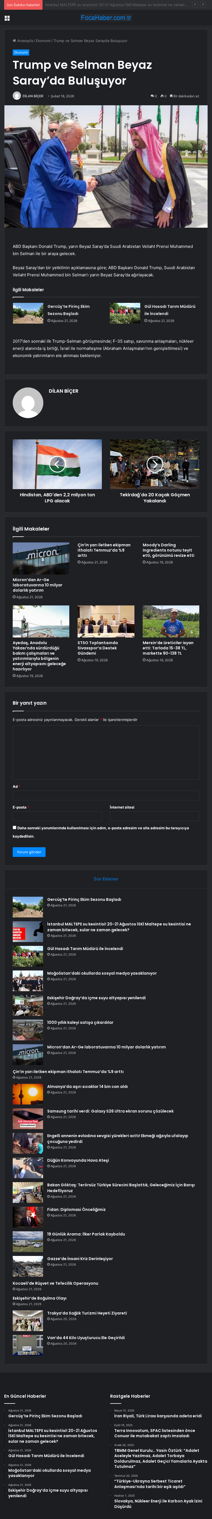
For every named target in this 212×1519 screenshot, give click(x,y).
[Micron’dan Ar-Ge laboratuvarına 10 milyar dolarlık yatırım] (41, 558)
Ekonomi (43, 40)
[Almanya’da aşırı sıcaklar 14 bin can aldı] (28, 1094)
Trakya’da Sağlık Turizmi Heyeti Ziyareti (87, 1313)
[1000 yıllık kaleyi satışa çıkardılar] (28, 1030)
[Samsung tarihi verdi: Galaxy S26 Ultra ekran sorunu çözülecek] (28, 1118)
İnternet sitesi (122, 807)
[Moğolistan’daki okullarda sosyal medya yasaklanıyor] (28, 980)
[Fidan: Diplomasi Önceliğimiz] (28, 1217)
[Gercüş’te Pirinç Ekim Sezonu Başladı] (28, 313)
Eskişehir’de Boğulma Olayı (40, 1298)
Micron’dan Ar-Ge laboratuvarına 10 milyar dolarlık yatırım (37, 585)
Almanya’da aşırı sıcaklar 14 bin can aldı (87, 1086)
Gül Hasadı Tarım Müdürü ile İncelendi (77, 4)
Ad (16, 786)
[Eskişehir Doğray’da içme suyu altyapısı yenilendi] (28, 1005)
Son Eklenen (106, 879)
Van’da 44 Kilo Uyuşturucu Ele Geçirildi (86, 1337)
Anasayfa (24, 40)
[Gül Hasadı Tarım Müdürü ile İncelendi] (125, 313)
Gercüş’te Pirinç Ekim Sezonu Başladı (84, 899)
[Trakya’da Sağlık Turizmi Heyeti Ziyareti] (28, 1320)
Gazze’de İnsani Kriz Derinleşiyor (80, 1258)
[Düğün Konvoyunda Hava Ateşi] (28, 1168)
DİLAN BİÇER (33, 96)
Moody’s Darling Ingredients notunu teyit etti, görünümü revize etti (168, 550)
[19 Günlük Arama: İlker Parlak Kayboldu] (28, 1241)
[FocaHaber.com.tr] (106, 17)
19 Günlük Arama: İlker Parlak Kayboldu (86, 1234)
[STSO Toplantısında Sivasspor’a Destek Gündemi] (106, 621)
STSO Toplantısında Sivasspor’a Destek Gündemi (98, 648)
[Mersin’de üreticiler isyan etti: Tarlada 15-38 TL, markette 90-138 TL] (171, 621)
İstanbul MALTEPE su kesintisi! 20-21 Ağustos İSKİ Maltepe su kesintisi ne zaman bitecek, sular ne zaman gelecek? (119, 927)
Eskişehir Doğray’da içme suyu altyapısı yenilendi (96, 998)
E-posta (21, 807)
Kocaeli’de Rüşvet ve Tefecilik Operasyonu (55, 1283)
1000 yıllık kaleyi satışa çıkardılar (80, 1022)
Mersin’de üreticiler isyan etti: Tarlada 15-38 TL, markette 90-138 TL (168, 648)
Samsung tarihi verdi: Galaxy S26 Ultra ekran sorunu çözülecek (110, 1111)
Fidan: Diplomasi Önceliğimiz (76, 1209)
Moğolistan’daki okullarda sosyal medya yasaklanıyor (102, 973)
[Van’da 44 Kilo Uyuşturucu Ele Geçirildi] (28, 1345)
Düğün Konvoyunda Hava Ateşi (78, 1160)
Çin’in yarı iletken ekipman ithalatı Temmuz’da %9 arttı (104, 550)
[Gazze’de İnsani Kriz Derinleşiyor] (28, 1266)
